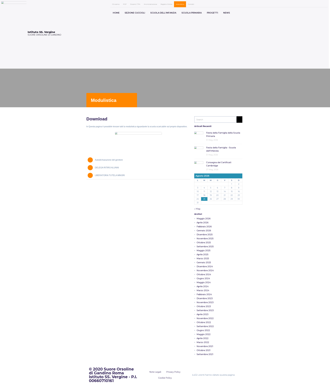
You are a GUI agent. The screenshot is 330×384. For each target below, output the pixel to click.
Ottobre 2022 (204, 322)
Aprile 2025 (202, 254)
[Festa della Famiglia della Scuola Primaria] (198, 136)
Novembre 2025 (205, 238)
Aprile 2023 (202, 314)
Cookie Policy (165, 378)
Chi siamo (115, 4)
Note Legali (155, 372)
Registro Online (166, 4)
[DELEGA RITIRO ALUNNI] (90, 167)
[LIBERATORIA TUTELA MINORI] (90, 175)
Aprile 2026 (202, 222)
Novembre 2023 (205, 302)
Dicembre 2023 (205, 298)
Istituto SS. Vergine (41, 32)
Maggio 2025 (203, 250)
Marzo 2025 (203, 258)
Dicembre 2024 (205, 266)
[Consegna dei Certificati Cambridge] (198, 165)
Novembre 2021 (205, 346)
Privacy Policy (173, 372)
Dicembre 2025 (205, 234)
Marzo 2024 (203, 290)
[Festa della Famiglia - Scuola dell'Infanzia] (198, 150)
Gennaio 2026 (204, 230)
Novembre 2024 (205, 270)
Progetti (212, 13)
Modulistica (180, 4)
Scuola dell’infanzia (163, 13)
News (226, 13)
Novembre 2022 (205, 318)
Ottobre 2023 (204, 306)
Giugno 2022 (203, 330)
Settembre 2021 (205, 354)
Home (116, 13)
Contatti (191, 4)
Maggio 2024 (204, 282)
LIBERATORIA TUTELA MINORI (110, 175)
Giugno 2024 (203, 278)
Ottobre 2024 (204, 274)
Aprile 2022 (202, 338)
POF (125, 4)
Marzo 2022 (203, 342)
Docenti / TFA (135, 4)
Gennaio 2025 (204, 262)
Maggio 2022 (204, 334)
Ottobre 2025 (204, 242)
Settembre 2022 (205, 326)
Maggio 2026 (204, 218)
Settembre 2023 (205, 310)
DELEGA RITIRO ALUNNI (107, 168)
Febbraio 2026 (204, 226)
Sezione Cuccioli (135, 13)
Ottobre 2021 (203, 350)
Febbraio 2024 (204, 294)
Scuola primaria (192, 13)
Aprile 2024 (203, 286)
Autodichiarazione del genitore (109, 160)
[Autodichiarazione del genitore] (90, 160)
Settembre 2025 (205, 246)
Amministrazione (150, 4)
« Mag (197, 209)
